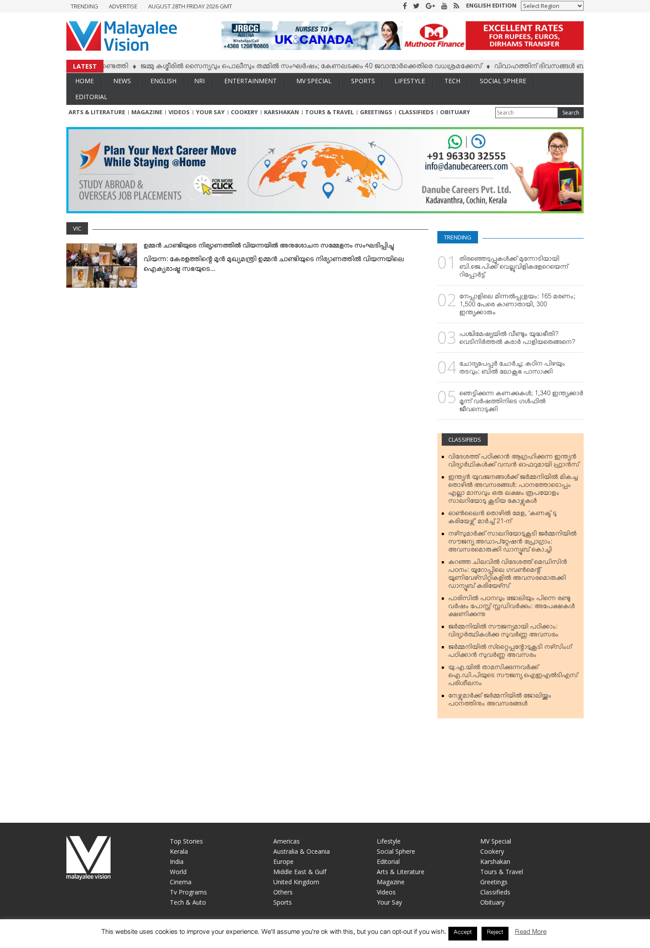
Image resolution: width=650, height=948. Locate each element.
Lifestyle (409, 81)
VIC (77, 228)
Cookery (244, 112)
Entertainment (250, 81)
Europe (283, 861)
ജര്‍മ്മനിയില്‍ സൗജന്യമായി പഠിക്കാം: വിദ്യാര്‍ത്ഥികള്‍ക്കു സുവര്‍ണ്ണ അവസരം (503, 632)
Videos (179, 112)
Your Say (210, 112)
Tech (452, 81)
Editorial (91, 96)
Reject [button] (495, 933)
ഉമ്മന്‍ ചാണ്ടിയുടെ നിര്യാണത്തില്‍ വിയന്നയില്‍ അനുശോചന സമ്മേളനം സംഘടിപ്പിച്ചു (269, 247)
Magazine (146, 112)
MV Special (314, 81)
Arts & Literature (97, 112)
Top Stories (186, 841)
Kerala (179, 851)
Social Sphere (503, 81)
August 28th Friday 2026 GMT (190, 6)
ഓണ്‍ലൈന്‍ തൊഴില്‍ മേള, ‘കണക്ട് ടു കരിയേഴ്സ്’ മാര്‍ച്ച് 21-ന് (502, 519)
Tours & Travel (329, 112)
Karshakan (281, 112)
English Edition (491, 5)
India (177, 861)
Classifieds (416, 112)
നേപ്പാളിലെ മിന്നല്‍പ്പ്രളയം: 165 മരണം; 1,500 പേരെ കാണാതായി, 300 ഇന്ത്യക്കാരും (517, 306)
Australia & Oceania (301, 851)
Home (84, 81)
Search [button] (570, 112)
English (163, 81)
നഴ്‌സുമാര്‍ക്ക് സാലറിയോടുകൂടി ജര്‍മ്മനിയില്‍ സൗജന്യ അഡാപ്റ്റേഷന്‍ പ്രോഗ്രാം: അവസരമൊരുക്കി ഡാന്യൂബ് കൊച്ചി (512, 543)
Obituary (455, 112)
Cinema (180, 882)
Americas (286, 841)
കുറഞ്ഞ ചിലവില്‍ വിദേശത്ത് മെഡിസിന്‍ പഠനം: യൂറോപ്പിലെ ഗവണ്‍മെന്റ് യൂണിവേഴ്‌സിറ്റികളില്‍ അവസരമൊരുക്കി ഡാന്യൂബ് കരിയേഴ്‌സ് (507, 576)
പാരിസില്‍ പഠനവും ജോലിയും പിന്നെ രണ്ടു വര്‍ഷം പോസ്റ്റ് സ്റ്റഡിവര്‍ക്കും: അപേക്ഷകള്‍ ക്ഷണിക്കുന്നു (511, 608)
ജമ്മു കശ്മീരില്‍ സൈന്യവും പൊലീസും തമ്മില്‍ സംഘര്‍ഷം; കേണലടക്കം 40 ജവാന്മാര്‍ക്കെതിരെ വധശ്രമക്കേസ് (290, 68)
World (178, 871)
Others (283, 892)
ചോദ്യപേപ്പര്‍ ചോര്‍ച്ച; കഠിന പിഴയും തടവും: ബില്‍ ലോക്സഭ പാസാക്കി (512, 370)
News (122, 81)
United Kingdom (296, 882)
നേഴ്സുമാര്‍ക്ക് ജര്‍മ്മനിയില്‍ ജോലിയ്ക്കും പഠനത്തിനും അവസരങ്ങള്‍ (499, 701)
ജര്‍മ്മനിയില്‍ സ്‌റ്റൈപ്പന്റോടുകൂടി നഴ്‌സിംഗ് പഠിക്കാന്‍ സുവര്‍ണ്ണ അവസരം (510, 653)
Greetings (376, 112)
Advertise (123, 6)
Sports (363, 81)
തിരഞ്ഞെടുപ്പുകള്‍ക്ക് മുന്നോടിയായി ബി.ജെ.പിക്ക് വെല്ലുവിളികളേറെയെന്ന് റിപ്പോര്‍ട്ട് (513, 269)
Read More (531, 933)
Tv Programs (188, 892)
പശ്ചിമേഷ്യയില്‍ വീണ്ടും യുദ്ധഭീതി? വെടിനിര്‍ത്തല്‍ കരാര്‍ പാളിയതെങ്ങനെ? (517, 340)
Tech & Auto (188, 902)
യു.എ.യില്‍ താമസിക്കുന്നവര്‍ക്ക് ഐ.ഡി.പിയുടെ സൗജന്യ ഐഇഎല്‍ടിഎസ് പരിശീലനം (513, 677)
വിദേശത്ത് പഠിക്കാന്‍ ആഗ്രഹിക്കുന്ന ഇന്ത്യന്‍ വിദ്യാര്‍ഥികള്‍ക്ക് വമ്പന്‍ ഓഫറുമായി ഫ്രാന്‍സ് (513, 462)
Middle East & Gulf (299, 871)
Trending (84, 6)
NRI (199, 81)
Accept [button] (463, 933)
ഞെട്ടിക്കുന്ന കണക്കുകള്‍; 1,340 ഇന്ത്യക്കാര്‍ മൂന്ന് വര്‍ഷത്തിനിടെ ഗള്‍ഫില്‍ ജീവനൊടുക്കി (521, 403)
